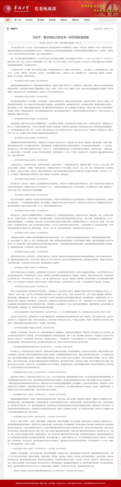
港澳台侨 (63, 20)
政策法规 (75, 20)
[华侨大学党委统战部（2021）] (30, 12)
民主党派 (29, 20)
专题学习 (106, 29)
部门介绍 (17, 20)
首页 (8, 20)
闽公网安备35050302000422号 (94, 483)
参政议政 (52, 20)
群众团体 (40, 20)
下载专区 (86, 20)
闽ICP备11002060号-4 (75, 483)
